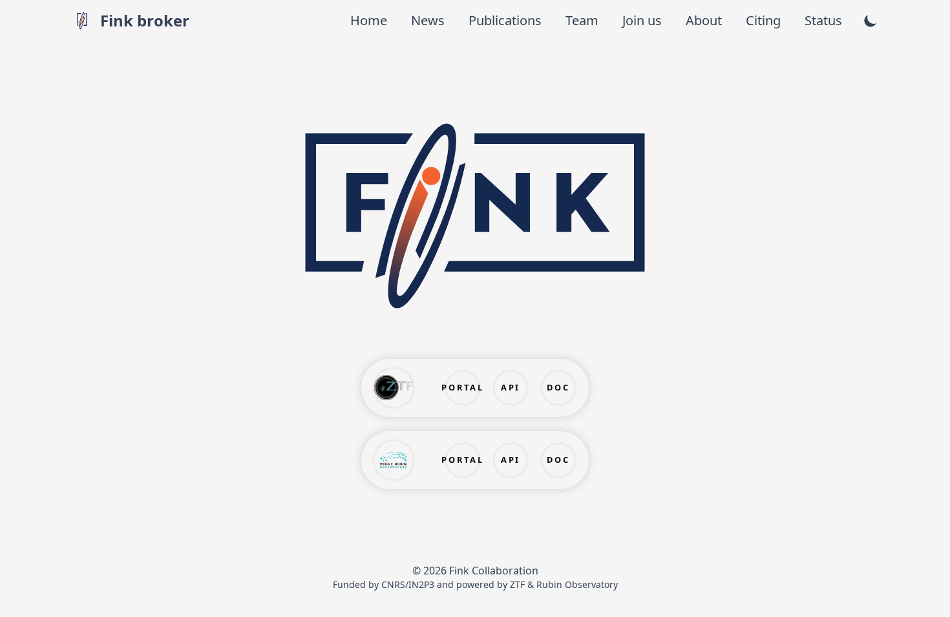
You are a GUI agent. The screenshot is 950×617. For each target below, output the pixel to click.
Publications (507, 20)
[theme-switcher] (870, 21)
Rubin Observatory (577, 584)
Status (823, 20)
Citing (765, 20)
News (429, 20)
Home (370, 20)
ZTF (517, 584)
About (705, 20)
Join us (643, 20)
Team (583, 20)
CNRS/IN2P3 (407, 584)
